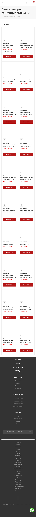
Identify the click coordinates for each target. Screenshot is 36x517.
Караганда (18, 458)
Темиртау (18, 480)
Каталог (18, 360)
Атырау (18, 453)
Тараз (18, 477)
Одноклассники (20, 498)
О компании (18, 381)
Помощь (18, 412)
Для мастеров (18, 367)
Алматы (18, 442)
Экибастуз (18, 488)
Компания (18, 377)
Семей (18, 473)
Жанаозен (18, 455)
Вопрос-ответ (18, 418)
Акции (18, 363)
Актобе (18, 451)
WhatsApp (25, 498)
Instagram (16, 498)
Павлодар (18, 466)
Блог (18, 416)
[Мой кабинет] (29, 3)
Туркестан (18, 482)
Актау (18, 449)
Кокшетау (18, 460)
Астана (18, 444)
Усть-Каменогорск (18, 486)
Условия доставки (18, 401)
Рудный (18, 471)
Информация (18, 395)
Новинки (18, 424)
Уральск (18, 484)
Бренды (18, 371)
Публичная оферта (18, 406)
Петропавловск (18, 469)
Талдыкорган (18, 475)
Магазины (18, 386)
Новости (18, 383)
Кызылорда (18, 464)
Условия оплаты (18, 398)
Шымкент (18, 447)
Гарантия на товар (18, 403)
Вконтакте (11, 498)
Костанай (18, 462)
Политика (18, 388)
